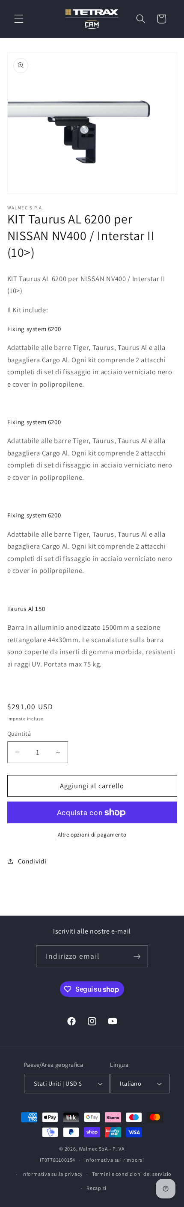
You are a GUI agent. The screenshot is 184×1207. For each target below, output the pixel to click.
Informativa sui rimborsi (114, 1160)
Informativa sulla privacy (52, 1174)
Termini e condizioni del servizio (132, 1174)
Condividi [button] (32, 861)
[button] (19, 19)
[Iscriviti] (137, 957)
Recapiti (96, 1188)
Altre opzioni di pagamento (92, 834)
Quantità (19, 733)
